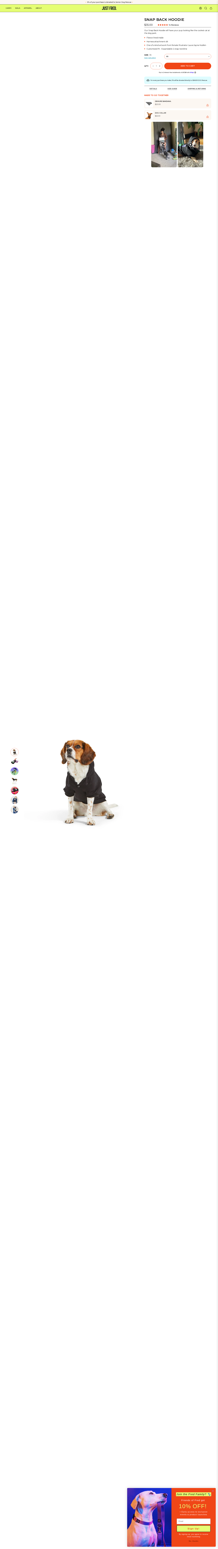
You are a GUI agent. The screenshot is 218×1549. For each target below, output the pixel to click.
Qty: (146, 66)
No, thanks (193, 1541)
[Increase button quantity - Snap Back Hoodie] (160, 66)
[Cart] (211, 8)
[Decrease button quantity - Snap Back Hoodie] (152, 66)
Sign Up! (194, 1528)
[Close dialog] (213, 1491)
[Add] (207, 105)
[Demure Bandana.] (149, 103)
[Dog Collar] (149, 115)
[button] (8, 8)
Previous (24, 781)
